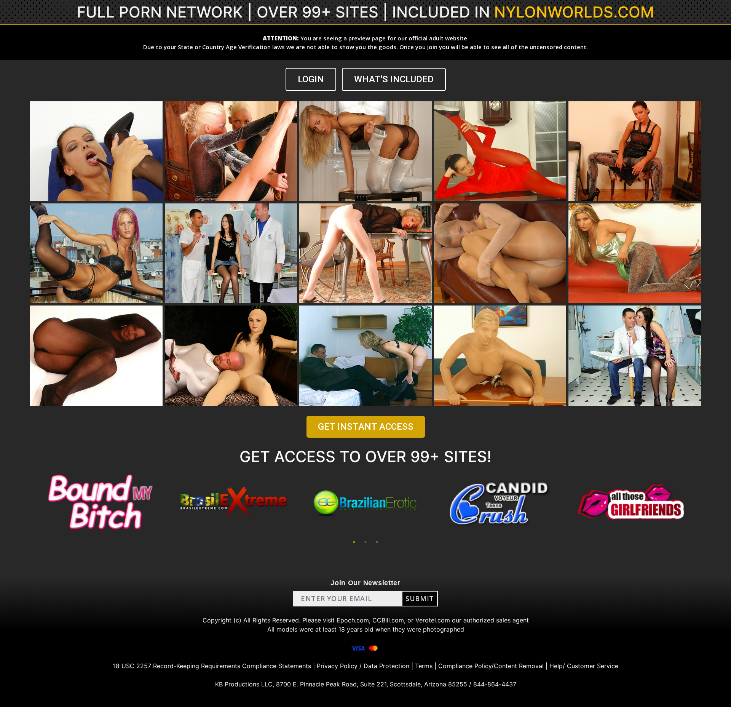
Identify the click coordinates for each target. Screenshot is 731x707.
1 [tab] (354, 542)
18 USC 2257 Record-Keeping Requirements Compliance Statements (212, 666)
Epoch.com (353, 620)
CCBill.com (388, 620)
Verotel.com (432, 620)
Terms (424, 666)
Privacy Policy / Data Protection (363, 666)
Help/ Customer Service (583, 666)
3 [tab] (377, 542)
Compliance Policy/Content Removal (491, 666)
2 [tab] (365, 542)
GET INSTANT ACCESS (365, 426)
